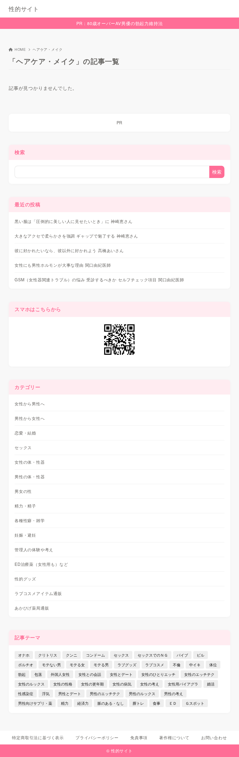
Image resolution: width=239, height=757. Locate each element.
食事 (156, 703)
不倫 (176, 664)
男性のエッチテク (105, 693)
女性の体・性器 (30, 462)
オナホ (23, 655)
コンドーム (95, 655)
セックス (23, 447)
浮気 (46, 693)
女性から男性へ (30, 404)
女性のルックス (31, 684)
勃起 (22, 674)
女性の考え (149, 684)
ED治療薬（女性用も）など (41, 564)
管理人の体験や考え (34, 549)
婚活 (211, 684)
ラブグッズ (126, 664)
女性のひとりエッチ (158, 674)
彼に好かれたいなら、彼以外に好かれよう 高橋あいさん (69, 250)
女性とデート (121, 674)
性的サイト (24, 9)
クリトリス (47, 655)
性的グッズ (25, 579)
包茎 (38, 674)
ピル (200, 655)
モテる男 (101, 664)
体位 (213, 664)
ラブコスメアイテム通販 (38, 593)
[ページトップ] (227, 745)
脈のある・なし (110, 703)
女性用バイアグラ (183, 684)
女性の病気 (122, 684)
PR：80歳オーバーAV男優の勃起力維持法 (119, 23)
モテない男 (51, 664)
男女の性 (23, 491)
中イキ (195, 664)
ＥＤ (173, 703)
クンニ (71, 655)
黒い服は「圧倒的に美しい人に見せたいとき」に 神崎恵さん (73, 221)
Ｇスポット (194, 703)
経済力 (83, 703)
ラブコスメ (154, 664)
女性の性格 (62, 684)
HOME (20, 49)
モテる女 (77, 664)
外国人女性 (60, 674)
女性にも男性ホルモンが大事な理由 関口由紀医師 (63, 265)
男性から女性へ (30, 418)
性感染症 (25, 693)
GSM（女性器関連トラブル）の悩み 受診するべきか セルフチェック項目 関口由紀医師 (99, 279)
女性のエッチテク (199, 674)
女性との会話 (89, 674)
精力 (64, 703)
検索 (20, 152)
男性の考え (173, 693)
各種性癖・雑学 (30, 520)
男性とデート (69, 693)
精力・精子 (25, 506)
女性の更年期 (92, 684)
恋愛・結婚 (25, 433)
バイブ (182, 655)
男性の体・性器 (30, 476)
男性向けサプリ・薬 (35, 703)
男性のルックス (142, 693)
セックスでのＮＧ (153, 655)
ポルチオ (25, 664)
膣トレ (138, 703)
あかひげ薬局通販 (32, 608)
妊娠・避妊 (25, 535)
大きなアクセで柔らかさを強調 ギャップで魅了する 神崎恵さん (76, 236)
